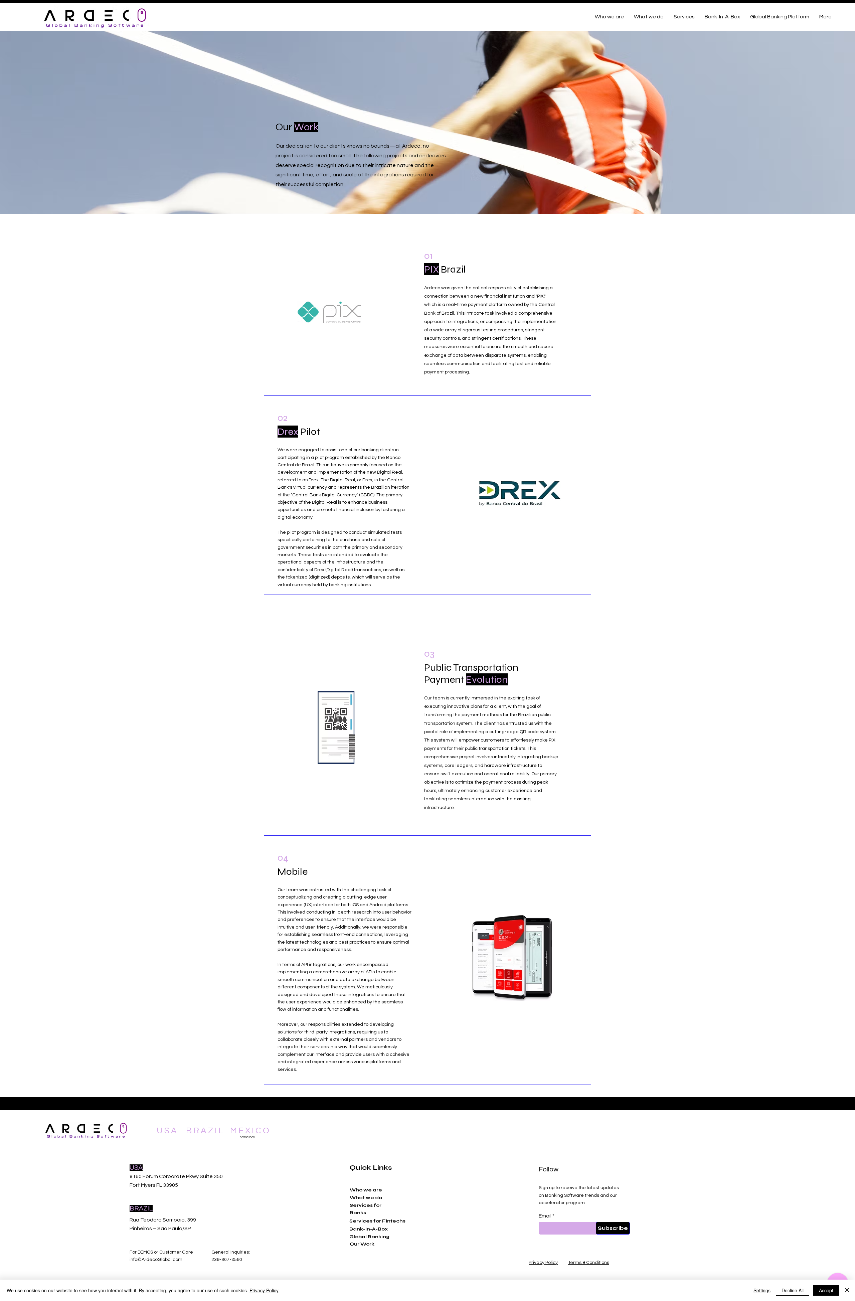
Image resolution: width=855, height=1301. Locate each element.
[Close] (847, 1290)
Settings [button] (762, 1290)
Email (545, 1215)
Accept (826, 1290)
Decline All (793, 1290)
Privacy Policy (264, 1290)
